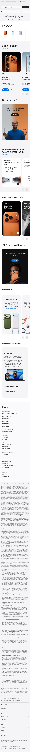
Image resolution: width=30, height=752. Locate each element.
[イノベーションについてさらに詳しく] (11, 218)
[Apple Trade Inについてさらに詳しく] (11, 172)
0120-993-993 (19, 740)
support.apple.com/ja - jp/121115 (12, 619)
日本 (2, 743)
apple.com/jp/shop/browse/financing (18, 527)
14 (26, 306)
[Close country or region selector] (28, 2)
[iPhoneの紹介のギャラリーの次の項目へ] (26, 239)
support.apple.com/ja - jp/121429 (9, 636)
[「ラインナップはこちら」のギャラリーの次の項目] (26, 94)
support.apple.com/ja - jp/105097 (9, 655)
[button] (11, 7)
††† (15, 19)
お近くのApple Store (12, 739)
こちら (5, 556)
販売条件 (14, 748)
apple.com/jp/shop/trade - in (20, 515)
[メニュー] (28, 11)
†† (24, 16)
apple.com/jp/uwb (19, 684)
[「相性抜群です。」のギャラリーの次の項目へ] (26, 337)
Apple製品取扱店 (21, 739)
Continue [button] (25, 7)
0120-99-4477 (9, 741)
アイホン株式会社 (10, 700)
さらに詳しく (19, 19)
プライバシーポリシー (4, 748)
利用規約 (10, 748)
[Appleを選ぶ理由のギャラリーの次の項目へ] (26, 189)
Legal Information (21, 748)
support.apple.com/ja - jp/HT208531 (8, 694)
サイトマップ (3, 750)
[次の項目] (27, 34)
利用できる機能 (12, 698)
